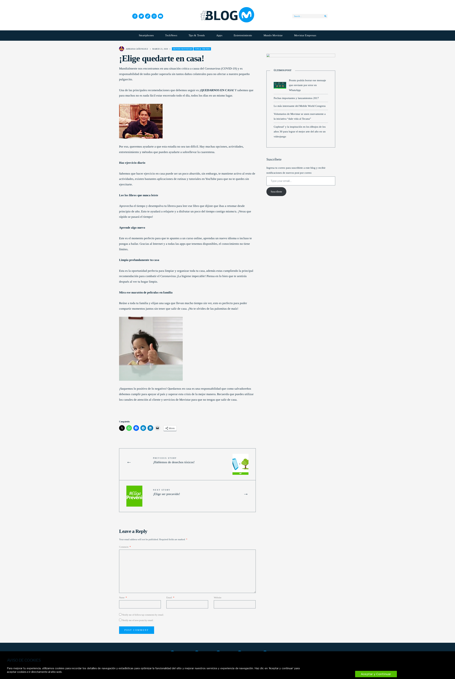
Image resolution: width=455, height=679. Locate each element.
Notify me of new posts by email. (138, 620)
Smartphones (146, 35)
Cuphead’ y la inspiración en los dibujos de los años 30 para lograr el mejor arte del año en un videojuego (300, 131)
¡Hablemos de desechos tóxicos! (174, 460)
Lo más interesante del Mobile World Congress (300, 105)
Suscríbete (276, 191)
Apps (219, 35)
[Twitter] (141, 16)
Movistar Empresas (305, 35)
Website (217, 597)
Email (170, 597)
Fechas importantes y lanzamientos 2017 (296, 98)
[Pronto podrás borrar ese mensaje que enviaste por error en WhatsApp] (280, 85)
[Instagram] (154, 16)
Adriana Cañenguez (137, 49)
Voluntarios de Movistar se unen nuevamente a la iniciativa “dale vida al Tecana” (300, 116)
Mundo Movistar (273, 35)
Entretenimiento (243, 35)
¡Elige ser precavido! (166, 492)
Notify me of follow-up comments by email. (143, 614)
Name (123, 597)
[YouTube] (160, 16)
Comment (125, 547)
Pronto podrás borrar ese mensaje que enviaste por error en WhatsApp (307, 85)
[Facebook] (135, 16)
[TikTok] (147, 16)
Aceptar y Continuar (376, 674)
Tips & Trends (197, 35)
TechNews (171, 35)
